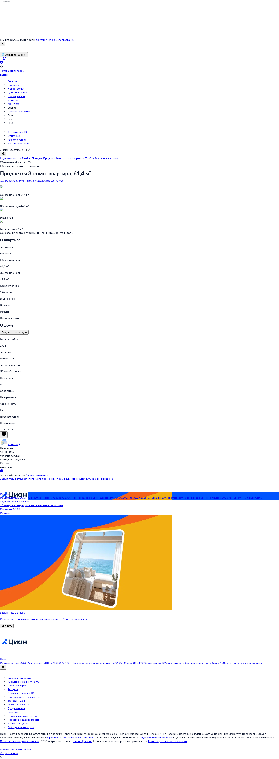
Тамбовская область (12, 180)
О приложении (9, 753)
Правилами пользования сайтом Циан (70, 737)
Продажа (13, 85)
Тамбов (29, 180)
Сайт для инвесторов (21, 727)
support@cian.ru (82, 741)
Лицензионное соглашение (155, 737)
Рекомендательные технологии (167, 741)
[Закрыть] (2, 44)
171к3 (59, 180)
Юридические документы (23, 681)
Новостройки (16, 88)
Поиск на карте (17, 685)
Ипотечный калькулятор (23, 716)
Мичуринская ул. (44, 180)
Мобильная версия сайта (15, 749)
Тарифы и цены (17, 700)
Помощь (13, 712)
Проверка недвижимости (23, 719)
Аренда (12, 81)
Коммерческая (16, 96)
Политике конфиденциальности (19, 741)
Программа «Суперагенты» (24, 697)
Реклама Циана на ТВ (21, 693)
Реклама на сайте (18, 704)
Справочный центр (19, 678)
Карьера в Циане (18, 723)
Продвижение (16, 708)
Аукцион (13, 689)
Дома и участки (17, 92)
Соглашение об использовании (55, 40)
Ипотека (13, 100)
